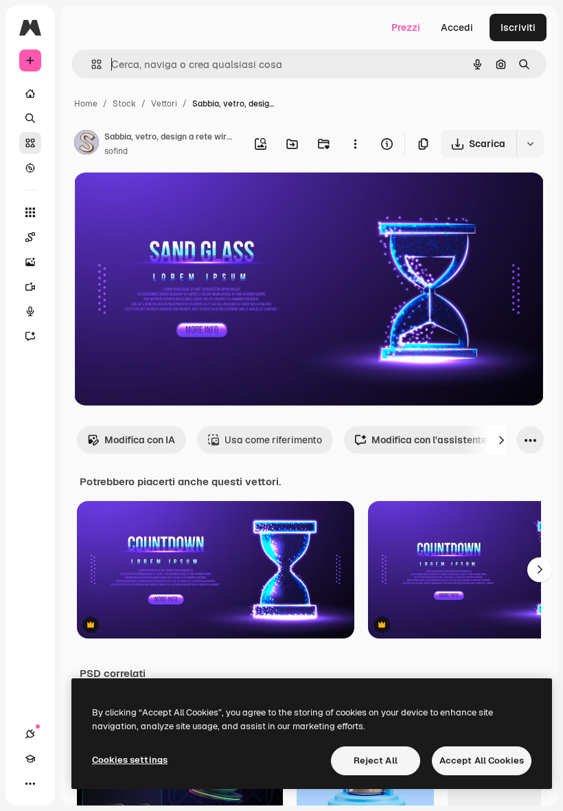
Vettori (164, 103)
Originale (165, 198)
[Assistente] (30, 336)
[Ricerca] (30, 118)
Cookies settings (130, 760)
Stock (124, 103)
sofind (116, 151)
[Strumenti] (30, 212)
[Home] (30, 93)
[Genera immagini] (30, 262)
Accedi (457, 27)
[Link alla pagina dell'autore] (86, 144)
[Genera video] (30, 287)
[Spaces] (30, 237)
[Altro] (30, 784)
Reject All (376, 760)
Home (85, 103)
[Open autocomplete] (91, 64)
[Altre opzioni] (355, 143)
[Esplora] (30, 168)
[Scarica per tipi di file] (530, 143)
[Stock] (30, 143)
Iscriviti (518, 27)
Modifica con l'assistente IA (434, 440)
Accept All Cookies (481, 760)
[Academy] (30, 759)
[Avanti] (501, 440)
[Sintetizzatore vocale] (30, 311)
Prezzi (405, 27)
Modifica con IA (139, 440)
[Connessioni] (30, 734)
